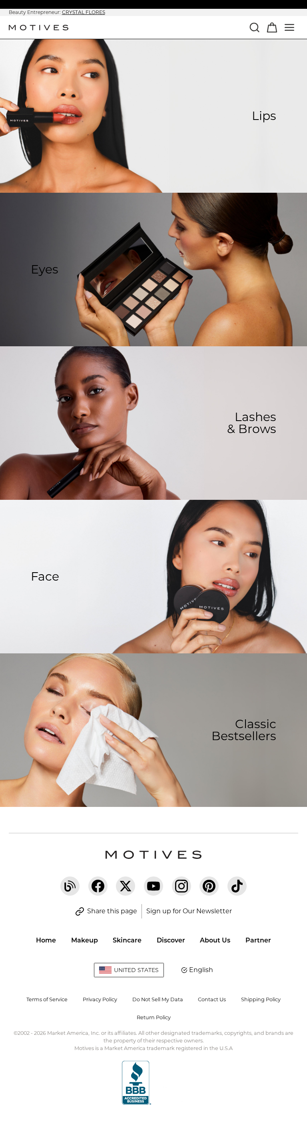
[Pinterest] (209, 886)
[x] (125, 886)
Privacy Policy (100, 999)
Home (46, 940)
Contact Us (212, 999)
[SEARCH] (254, 27)
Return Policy (154, 1017)
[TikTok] (237, 886)
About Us (215, 940)
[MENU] (289, 27)
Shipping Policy (261, 999)
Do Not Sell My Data (157, 999)
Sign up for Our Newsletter (189, 911)
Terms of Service (47, 999)
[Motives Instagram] (181, 886)
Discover (171, 940)
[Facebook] (98, 886)
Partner (258, 940)
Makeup (84, 940)
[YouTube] (153, 886)
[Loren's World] (70, 886)
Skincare (127, 940)
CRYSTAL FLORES (83, 12)
